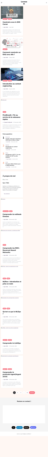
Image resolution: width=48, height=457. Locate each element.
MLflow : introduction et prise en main (12, 283)
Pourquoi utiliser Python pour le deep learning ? (13, 164)
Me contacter (7, 193)
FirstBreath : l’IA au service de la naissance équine (11, 117)
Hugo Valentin (8, 159)
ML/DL (7, 162)
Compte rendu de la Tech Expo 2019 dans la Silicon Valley (13, 139)
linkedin (20, 427)
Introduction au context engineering (11, 147)
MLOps (8, 278)
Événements (8, 137)
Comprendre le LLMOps (12, 343)
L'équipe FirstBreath (8, 122)
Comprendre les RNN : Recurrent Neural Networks (11, 250)
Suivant (32, 392)
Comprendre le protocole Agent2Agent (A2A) (12, 374)
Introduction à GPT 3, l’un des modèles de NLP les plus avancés (13, 156)
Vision (4, 111)
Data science (5, 211)
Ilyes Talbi (6, 27)
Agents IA (5, 18)
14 (27, 392)
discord (33, 427)
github (27, 427)
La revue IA (24, 3)
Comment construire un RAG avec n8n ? (12, 53)
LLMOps (9, 18)
